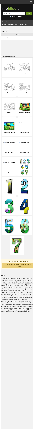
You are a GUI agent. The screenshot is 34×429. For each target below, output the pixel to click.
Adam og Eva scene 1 (24, 132)
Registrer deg (11, 24)
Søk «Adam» (11, 22)
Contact (17, 24)
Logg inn (4, 24)
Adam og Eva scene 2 (9, 152)
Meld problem (23, 24)
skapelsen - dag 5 (9, 236)
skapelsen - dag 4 (25, 216)
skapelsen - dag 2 (25, 196)
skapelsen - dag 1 (9, 196)
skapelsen (24, 177)
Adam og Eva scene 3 (24, 152)
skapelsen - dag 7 (17, 256)
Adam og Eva (9, 73)
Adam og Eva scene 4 (9, 172)
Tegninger (13, 16)
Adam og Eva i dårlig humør (25, 112)
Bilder (20, 16)
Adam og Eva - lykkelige (9, 132)
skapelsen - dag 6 (25, 236)
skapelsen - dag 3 (9, 216)
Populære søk (16, 18)
